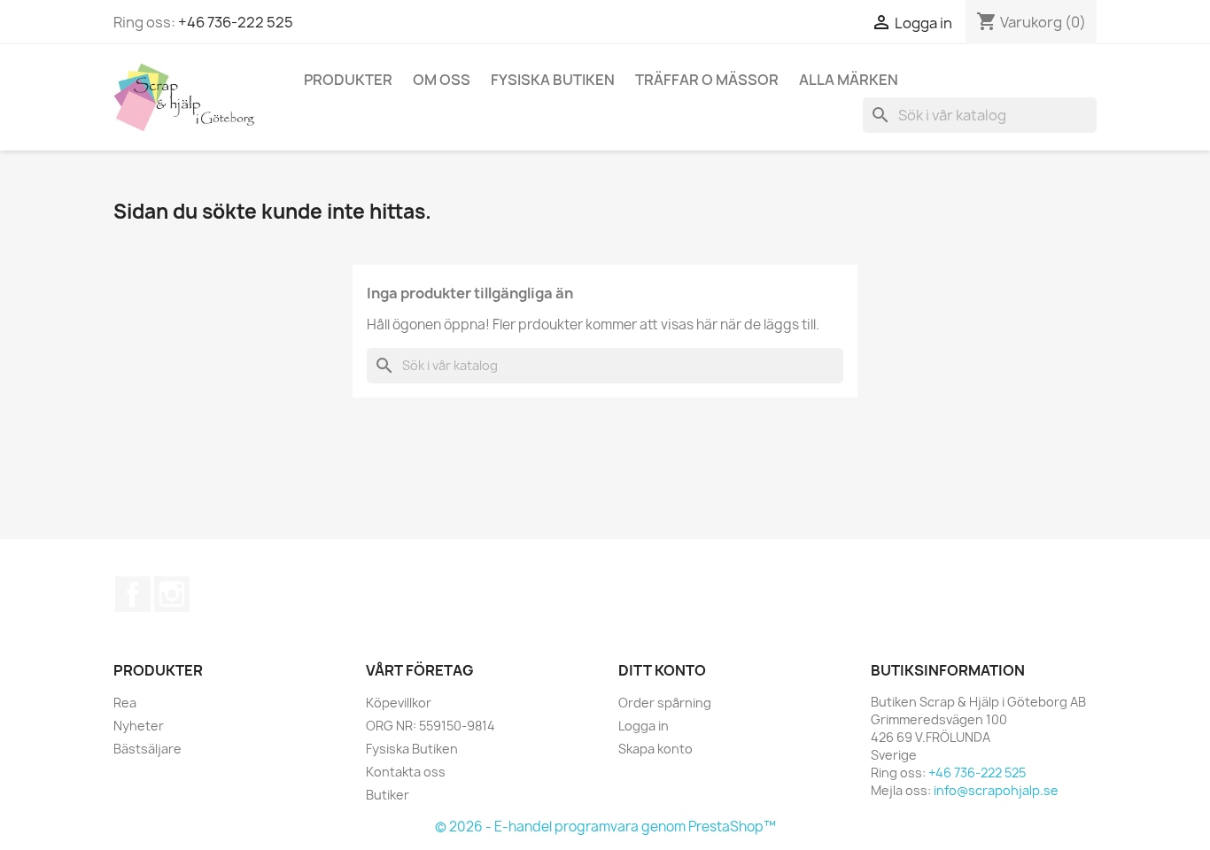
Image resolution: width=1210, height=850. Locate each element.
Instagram (172, 594)
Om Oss (441, 79)
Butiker (387, 794)
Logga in (643, 725)
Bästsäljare (147, 748)
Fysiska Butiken (553, 79)
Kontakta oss (406, 771)
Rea (124, 702)
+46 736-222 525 (235, 22)
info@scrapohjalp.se (996, 790)
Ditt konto (662, 670)
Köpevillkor (398, 702)
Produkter (348, 79)
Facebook (133, 594)
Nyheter (138, 725)
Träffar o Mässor (707, 79)
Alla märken (848, 79)
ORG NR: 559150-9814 (430, 725)
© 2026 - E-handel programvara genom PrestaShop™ (605, 826)
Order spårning (664, 702)
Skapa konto (655, 748)
